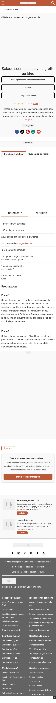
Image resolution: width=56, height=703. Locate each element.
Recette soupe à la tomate (40, 662)
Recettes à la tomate (39, 635)
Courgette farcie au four (39, 609)
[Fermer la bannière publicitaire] (54, 699)
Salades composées (39, 668)
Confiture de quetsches (11, 644)
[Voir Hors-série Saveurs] (9, 524)
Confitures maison (11, 635)
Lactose (8, 448)
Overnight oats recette (11, 630)
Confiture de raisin (9, 658)
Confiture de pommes (11, 653)
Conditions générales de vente (36, 561)
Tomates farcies (36, 658)
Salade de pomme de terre (40, 690)
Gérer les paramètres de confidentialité (28, 571)
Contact (40, 566)
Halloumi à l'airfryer (10, 625)
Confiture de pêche (10, 649)
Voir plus (28, 119)
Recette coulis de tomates (40, 640)
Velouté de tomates (37, 649)
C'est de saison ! (10, 668)
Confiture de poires (10, 662)
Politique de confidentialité (23, 566)
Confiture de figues (10, 640)
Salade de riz (34, 681)
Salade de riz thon (36, 694)
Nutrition (41, 213)
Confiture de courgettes (39, 630)
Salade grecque (35, 685)
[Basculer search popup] (53, 3)
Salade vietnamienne (10, 621)
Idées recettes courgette (41, 597)
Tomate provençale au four (40, 653)
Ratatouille (6, 688)
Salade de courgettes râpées (41, 614)
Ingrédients (14, 213)
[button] (34, 513)
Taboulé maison (36, 672)
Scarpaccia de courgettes (40, 618)
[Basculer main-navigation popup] (3, 3)
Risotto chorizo (8, 684)
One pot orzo (7, 609)
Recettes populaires (11, 597)
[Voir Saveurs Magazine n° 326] (9, 504)
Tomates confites (36, 644)
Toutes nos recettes (11, 9)
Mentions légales (14, 561)
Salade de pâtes (36, 677)
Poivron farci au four (10, 672)
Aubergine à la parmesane (13, 693)
